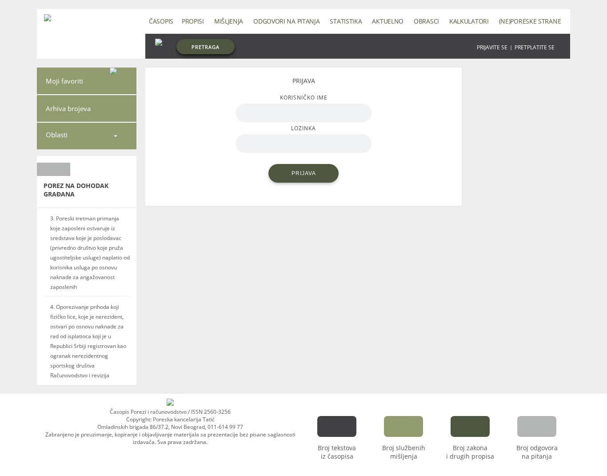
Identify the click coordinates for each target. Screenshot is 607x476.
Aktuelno (387, 21)
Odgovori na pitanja (286, 21)
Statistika (346, 21)
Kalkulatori (469, 21)
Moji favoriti (64, 80)
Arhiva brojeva (68, 108)
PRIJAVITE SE (492, 47)
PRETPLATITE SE (535, 47)
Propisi (193, 21)
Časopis (161, 21)
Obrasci (426, 21)
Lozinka (303, 128)
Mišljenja (228, 21)
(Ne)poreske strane (530, 21)
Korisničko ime (303, 97)
